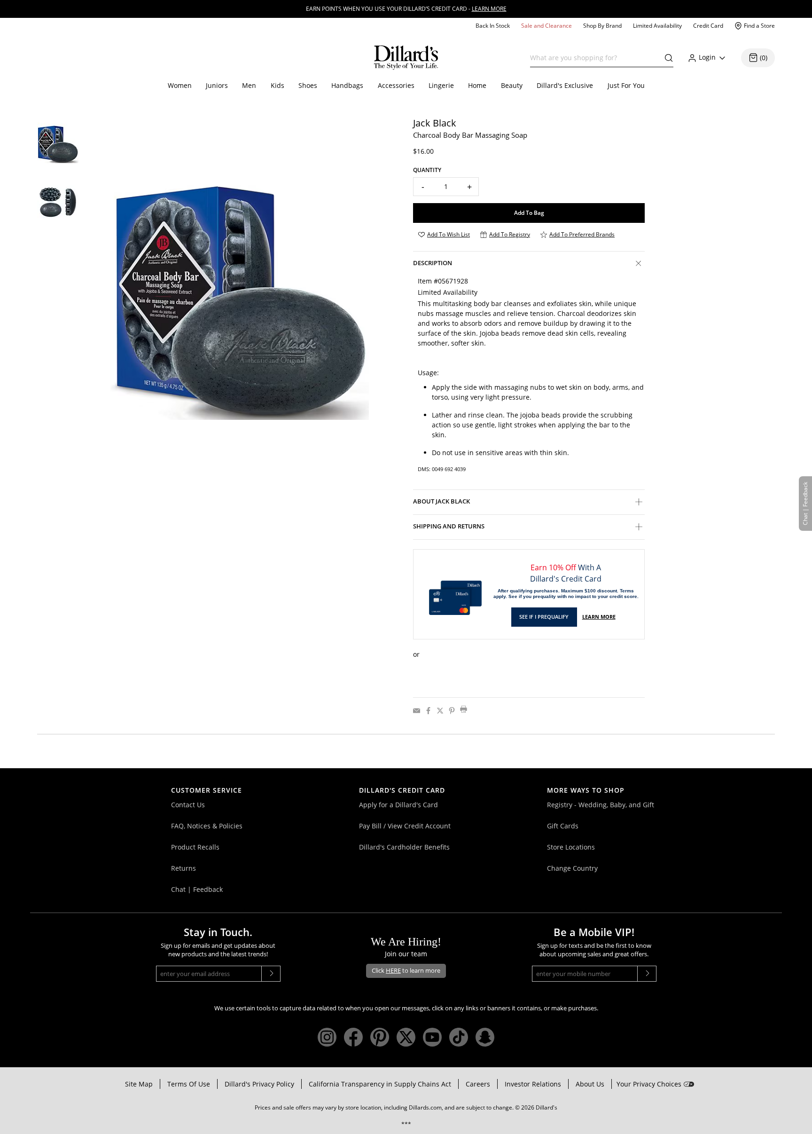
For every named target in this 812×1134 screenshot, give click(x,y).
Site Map (139, 1083)
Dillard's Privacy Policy (259, 1083)
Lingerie (441, 85)
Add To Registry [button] (509, 234)
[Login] (722, 57)
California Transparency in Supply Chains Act (380, 1083)
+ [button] (469, 186)
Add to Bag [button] (529, 213)
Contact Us (188, 804)
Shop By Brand (602, 26)
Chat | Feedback (197, 889)
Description (432, 263)
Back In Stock (493, 26)
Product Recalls (195, 847)
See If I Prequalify (544, 616)
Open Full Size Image (137, 426)
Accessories (396, 85)
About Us (590, 1083)
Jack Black (434, 123)
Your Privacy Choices (649, 1083)
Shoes (307, 85)
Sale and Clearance (546, 26)
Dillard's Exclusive (565, 85)
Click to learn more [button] (406, 970)
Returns (183, 868)
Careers (478, 1083)
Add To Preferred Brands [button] (582, 234)
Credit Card (708, 26)
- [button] (423, 186)
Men (249, 85)
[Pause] (809, 2)
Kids (277, 85)
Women (180, 85)
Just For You (626, 85)
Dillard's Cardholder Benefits (404, 847)
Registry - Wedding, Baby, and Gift (600, 804)
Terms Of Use (188, 1083)
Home (477, 85)
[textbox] (601, 57)
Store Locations (571, 847)
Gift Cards (562, 825)
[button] (666, 57)
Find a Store (759, 26)
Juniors (217, 85)
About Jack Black (441, 501)
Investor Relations (533, 1083)
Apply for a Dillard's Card (398, 804)
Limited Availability (657, 26)
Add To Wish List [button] (448, 234)
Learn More (599, 616)
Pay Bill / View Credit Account (405, 825)
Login (707, 57)
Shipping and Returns (448, 526)
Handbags (347, 85)
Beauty (512, 85)
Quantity (427, 170)
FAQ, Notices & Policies (206, 825)
